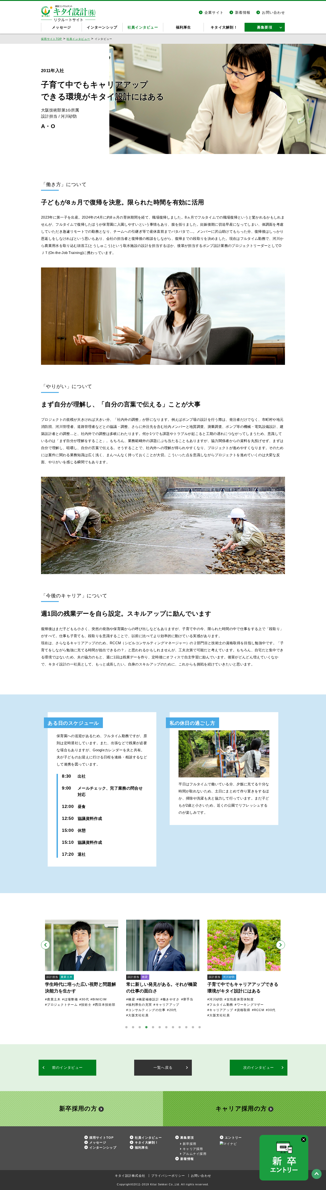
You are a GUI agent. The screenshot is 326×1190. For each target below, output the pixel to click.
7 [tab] (166, 1027)
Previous (45, 944)
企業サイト (214, 12)
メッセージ (61, 27)
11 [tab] (193, 1027)
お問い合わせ (273, 12)
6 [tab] (159, 1027)
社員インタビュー (143, 27)
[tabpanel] (81, 963)
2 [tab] (133, 1027)
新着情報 (242, 12)
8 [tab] (173, 1027)
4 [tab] (146, 1027)
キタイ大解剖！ (224, 27)
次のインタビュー (258, 1067)
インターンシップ (102, 27)
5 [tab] (153, 1027)
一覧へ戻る (163, 1067)
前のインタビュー (67, 1067)
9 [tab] (179, 1027)
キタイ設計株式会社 (130, 1175)
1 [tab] (126, 1027)
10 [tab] (186, 1027)
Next (280, 944)
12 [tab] (199, 1027)
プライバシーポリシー (168, 1175)
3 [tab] (139, 1027)
